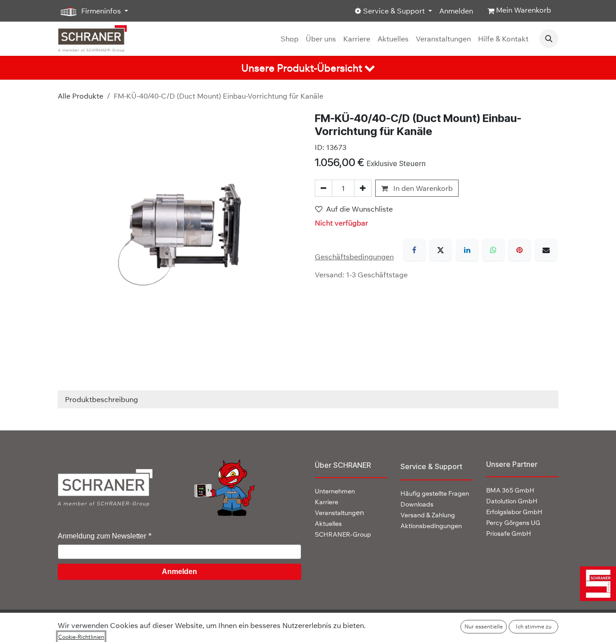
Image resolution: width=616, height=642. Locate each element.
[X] (440, 250)
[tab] (308, 68)
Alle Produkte (80, 95)
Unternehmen (335, 491)
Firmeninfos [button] (101, 10)
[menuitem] (289, 39)
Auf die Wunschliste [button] (359, 208)
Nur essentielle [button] (483, 626)
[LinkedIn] (467, 250)
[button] (548, 38)
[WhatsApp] (493, 250)
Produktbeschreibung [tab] (101, 399)
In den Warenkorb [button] (422, 188)
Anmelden (456, 10)
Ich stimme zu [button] (534, 626)
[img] (594, 583)
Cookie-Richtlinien (81, 636)
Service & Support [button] (394, 10)
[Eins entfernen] (323, 188)
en (339, 512)
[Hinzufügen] (363, 188)
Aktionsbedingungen (431, 526)
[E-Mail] (546, 250)
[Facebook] (414, 250)
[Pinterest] (519, 250)
